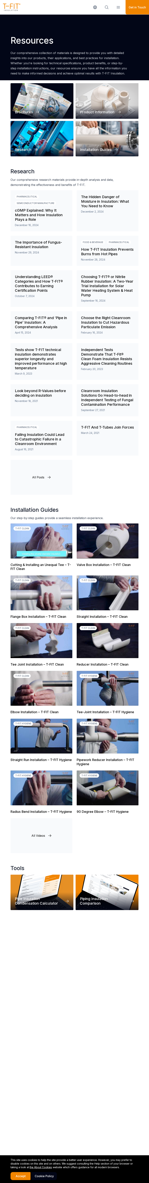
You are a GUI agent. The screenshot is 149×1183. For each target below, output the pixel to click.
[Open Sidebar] (118, 7)
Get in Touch (137, 7)
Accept (21, 1176)
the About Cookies (41, 1167)
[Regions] (95, 7)
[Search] (106, 7)
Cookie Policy (44, 1176)
